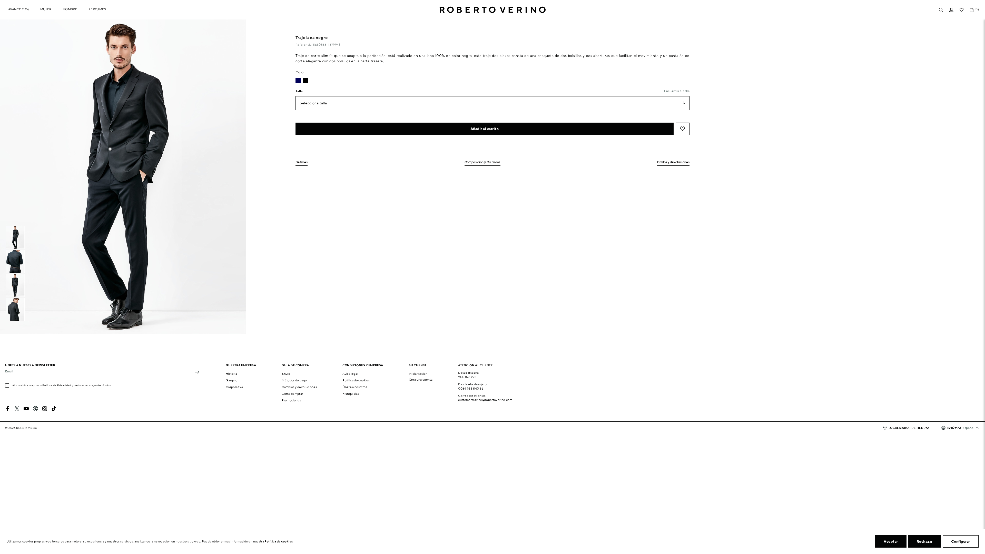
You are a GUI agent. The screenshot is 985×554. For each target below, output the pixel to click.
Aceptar (891, 541)
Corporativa (234, 387)
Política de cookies (356, 380)
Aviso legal (350, 373)
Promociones (291, 400)
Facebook (7, 408)
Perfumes (97, 9)
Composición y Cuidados (482, 162)
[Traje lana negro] (305, 80)
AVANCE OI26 (18, 9)
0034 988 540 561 (471, 388)
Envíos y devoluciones (673, 162)
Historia (231, 373)
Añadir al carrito (484, 129)
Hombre (70, 9)
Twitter (16, 408)
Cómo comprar (292, 393)
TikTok (53, 408)
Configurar (960, 541)
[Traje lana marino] (298, 80)
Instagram (44, 408)
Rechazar (925, 541)
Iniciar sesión (418, 373)
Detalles (302, 162)
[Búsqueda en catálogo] (941, 10)
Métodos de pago (294, 380)
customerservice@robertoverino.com (485, 400)
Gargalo (232, 380)
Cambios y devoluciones (299, 387)
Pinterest (35, 408)
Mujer (46, 9)
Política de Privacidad (56, 385)
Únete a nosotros (354, 387)
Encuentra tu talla (677, 91)
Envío (286, 373)
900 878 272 (467, 377)
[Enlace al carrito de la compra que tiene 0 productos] (971, 10)
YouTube (26, 408)
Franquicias (350, 393)
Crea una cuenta (420, 379)
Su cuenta (418, 365)
